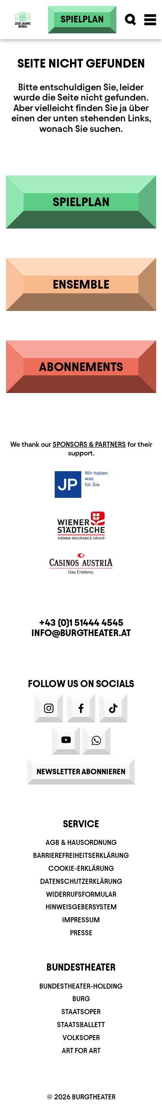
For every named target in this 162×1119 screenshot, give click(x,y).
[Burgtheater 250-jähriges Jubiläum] (23, 19)
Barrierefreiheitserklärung (81, 855)
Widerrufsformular (81, 894)
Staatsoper (81, 1011)
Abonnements (81, 366)
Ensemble (81, 284)
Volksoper (81, 1037)
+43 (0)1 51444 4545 (81, 623)
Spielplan (82, 19)
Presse (81, 932)
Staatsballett (81, 1024)
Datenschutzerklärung (81, 881)
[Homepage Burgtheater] (23, 8)
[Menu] (150, 20)
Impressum (81, 919)
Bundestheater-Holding (81, 986)
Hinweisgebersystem (81, 907)
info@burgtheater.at (81, 633)
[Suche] (130, 20)
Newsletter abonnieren (81, 771)
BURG (81, 998)
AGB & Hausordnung (81, 842)
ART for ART (81, 1050)
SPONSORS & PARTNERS (89, 444)
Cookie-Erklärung (81, 868)
